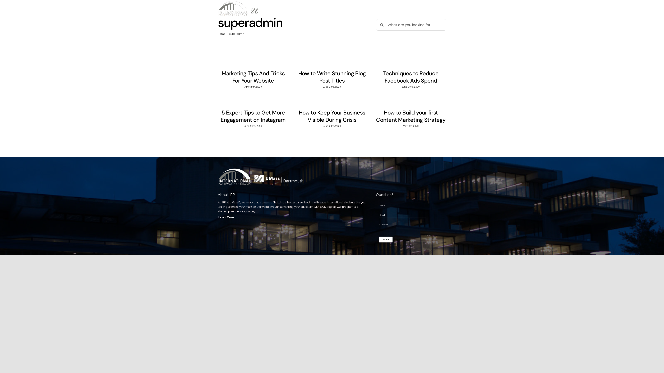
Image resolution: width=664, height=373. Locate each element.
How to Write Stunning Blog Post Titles (332, 77)
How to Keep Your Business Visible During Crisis (332, 116)
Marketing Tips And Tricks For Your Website (253, 77)
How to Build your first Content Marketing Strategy (410, 116)
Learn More (226, 217)
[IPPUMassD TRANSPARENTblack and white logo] (257, 2)
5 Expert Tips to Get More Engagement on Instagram (253, 116)
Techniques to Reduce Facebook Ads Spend (411, 77)
